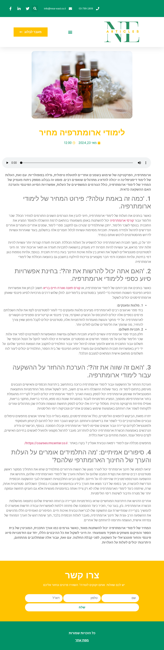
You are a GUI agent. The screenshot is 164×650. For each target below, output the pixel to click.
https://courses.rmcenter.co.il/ (45, 443)
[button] (35, 8)
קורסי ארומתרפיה (122, 220)
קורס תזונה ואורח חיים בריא (61, 288)
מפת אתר (82, 640)
